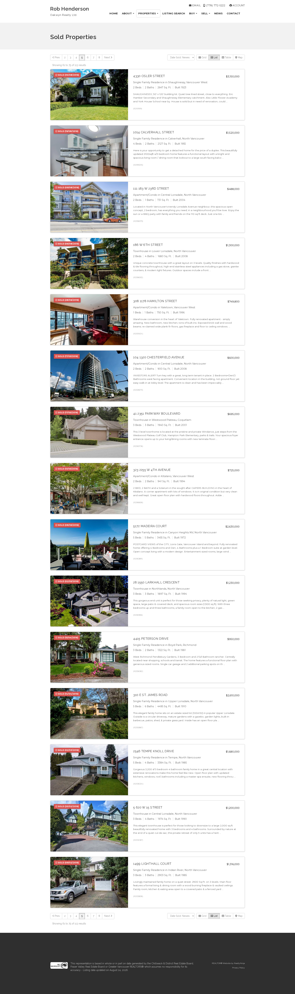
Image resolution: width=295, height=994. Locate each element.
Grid (203, 57)
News (218, 13)
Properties (147, 13)
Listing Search (173, 13)
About (127, 13)
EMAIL (196, 5)
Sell (204, 13)
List (215, 57)
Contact (233, 13)
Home (113, 13)
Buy (192, 13)
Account (238, 5)
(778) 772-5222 (215, 5)
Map (240, 57)
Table (227, 57)
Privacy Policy (238, 968)
